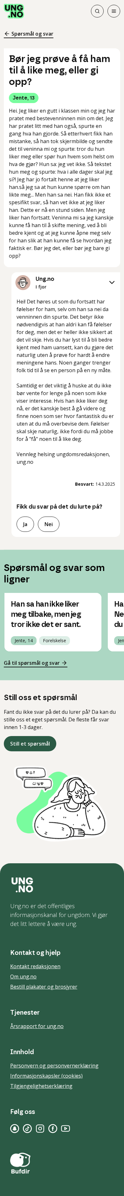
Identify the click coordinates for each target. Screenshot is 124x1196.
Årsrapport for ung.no (37, 1026)
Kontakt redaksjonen (35, 966)
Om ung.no (23, 976)
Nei (49, 524)
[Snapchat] (14, 1128)
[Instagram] (40, 1128)
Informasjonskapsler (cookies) (46, 1075)
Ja (25, 524)
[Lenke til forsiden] (14, 11)
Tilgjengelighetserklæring (41, 1085)
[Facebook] (52, 1128)
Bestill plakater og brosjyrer (43, 986)
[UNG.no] (62, 885)
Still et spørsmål (30, 743)
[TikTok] (27, 1128)
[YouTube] (65, 1128)
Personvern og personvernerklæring (54, 1065)
